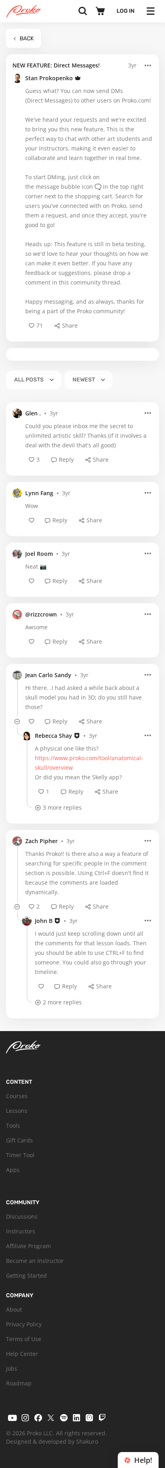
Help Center (22, 1353)
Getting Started (26, 1275)
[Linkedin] (76, 1418)
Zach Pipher (41, 841)
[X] (51, 1418)
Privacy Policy (24, 1324)
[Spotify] (63, 1418)
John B (43, 921)
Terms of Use (23, 1339)
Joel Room (39, 553)
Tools (13, 1125)
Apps (13, 1170)
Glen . (33, 413)
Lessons (16, 1110)
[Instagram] (25, 1418)
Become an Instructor (35, 1260)
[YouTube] (12, 1418)
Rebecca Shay (53, 735)
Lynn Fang (39, 493)
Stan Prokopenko (49, 78)
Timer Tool (20, 1155)
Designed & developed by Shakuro (52, 1441)
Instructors (20, 1231)
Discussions (22, 1216)
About (14, 1309)
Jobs (11, 1368)
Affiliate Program (28, 1246)
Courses (17, 1096)
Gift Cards (19, 1140)
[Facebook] (38, 1418)
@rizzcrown (41, 614)
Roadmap (19, 1383)
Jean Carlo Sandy (48, 675)
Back (27, 38)
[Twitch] (102, 1418)
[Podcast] (89, 1418)
